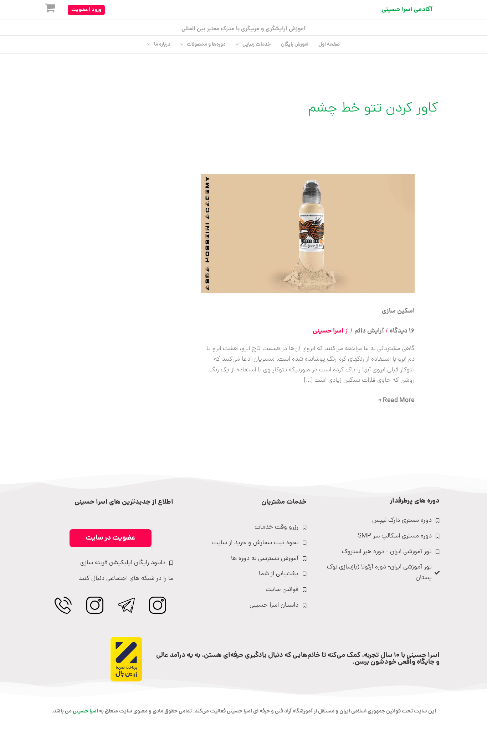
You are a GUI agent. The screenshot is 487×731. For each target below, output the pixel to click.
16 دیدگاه (402, 331)
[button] (86, 10)
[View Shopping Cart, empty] (44, 10)
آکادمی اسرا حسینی (406, 10)
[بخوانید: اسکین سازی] (308, 234)
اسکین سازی (398, 311)
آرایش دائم (369, 331)
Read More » (396, 401)
